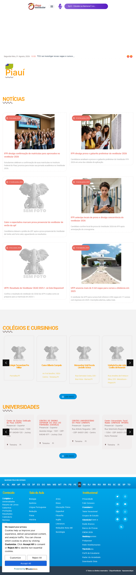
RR (104, 484)
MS (54, 484)
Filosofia (59, 515)
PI (79, 484)
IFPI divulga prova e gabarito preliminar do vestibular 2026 (99, 153)
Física (31, 515)
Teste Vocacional (89, 511)
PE (75, 484)
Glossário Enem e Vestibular (90, 520)
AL (8, 484)
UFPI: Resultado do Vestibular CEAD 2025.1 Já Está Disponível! (34, 288)
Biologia (32, 499)
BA (23, 484)
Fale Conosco (88, 503)
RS (109, 484)
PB (70, 484)
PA (65, 484)
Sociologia (60, 532)
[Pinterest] (117, 504)
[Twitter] (117, 496)
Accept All (26, 563)
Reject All (37, 557)
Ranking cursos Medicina (89, 536)
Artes (58, 499)
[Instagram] (125, 496)
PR (84, 484)
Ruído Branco (88, 524)
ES (38, 484)
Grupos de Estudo (90, 516)
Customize (15, 557)
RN (94, 484)
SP (124, 484)
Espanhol (60, 511)
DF (33, 484)
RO (99, 484)
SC (114, 484)
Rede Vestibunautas (91, 545)
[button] (52, 6)
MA (49, 484)
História (32, 520)
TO (129, 484)
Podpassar (87, 541)
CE (28, 484)
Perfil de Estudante (90, 553)
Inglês (58, 520)
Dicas (58, 503)
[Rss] (121, 526)
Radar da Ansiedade (91, 557)
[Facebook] (117, 511)
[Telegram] (117, 519)
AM (13, 484)
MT (59, 484)
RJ (89, 484)
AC (3, 484)
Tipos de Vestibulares (87, 549)
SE (119, 484)
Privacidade (87, 499)
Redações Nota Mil (64, 528)
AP (18, 484)
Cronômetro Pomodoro (87, 507)
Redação (33, 511)
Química (32, 503)
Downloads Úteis (89, 561)
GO (43, 484)
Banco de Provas (90, 528)
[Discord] (125, 519)
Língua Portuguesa (37, 507)
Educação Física (63, 507)
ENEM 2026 (87, 532)
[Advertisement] (68, 32)
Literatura (60, 524)
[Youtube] (125, 504)
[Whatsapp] (125, 511)
